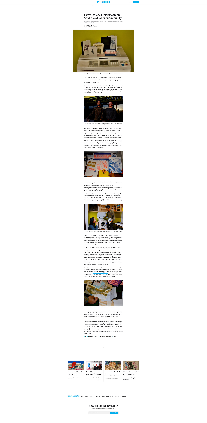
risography (115, 336)
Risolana (86, 85)
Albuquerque (90, 336)
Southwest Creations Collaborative (100, 273)
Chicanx (96, 336)
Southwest (87, 339)
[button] (117, 5)
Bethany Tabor (90, 25)
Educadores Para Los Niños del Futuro (101, 274)
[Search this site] (68, 2)
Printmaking (108, 336)
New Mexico (102, 336)
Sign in (130, 2)
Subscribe (136, 2)
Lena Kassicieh (93, 326)
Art (85, 336)
